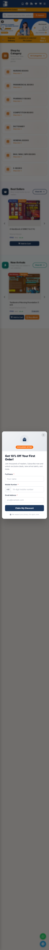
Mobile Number (12, 485)
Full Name (9, 474)
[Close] (43, 435)
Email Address (11, 495)
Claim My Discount (24, 508)
